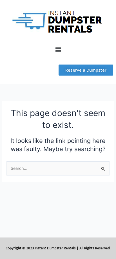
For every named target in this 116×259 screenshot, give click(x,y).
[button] (58, 49)
